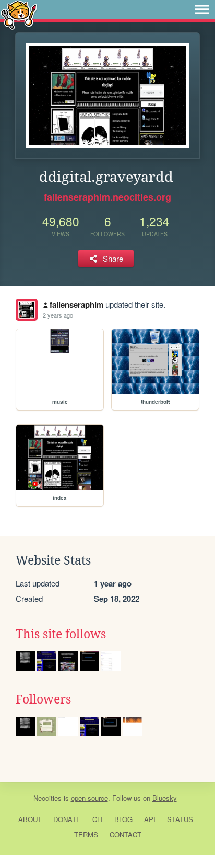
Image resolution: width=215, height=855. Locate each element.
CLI (97, 819)
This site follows (61, 634)
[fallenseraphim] (26, 310)
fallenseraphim (76, 304)
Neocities (47, 798)
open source (89, 798)
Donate (67, 819)
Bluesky (164, 798)
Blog (123, 819)
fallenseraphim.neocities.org (107, 197)
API (150, 819)
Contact (125, 834)
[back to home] (19, 14)
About (30, 819)
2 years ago (58, 315)
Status (180, 819)
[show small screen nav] (202, 9)
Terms (86, 834)
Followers (43, 699)
